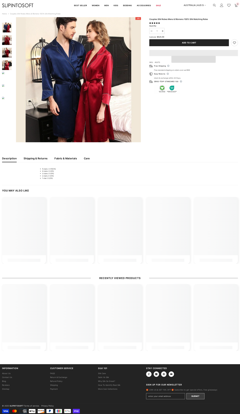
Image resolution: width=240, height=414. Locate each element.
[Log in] (221, 5)
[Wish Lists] (229, 5)
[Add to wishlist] (234, 42)
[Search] (214, 5)
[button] (154, 23)
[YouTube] (171, 374)
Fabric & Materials (65, 158)
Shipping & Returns (36, 158)
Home (4, 14)
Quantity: (153, 26)
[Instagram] (156, 374)
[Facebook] (149, 374)
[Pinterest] (164, 374)
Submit (195, 396)
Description (9, 158)
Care (87, 158)
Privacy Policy (47, 406)
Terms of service (31, 406)
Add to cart (189, 42)
